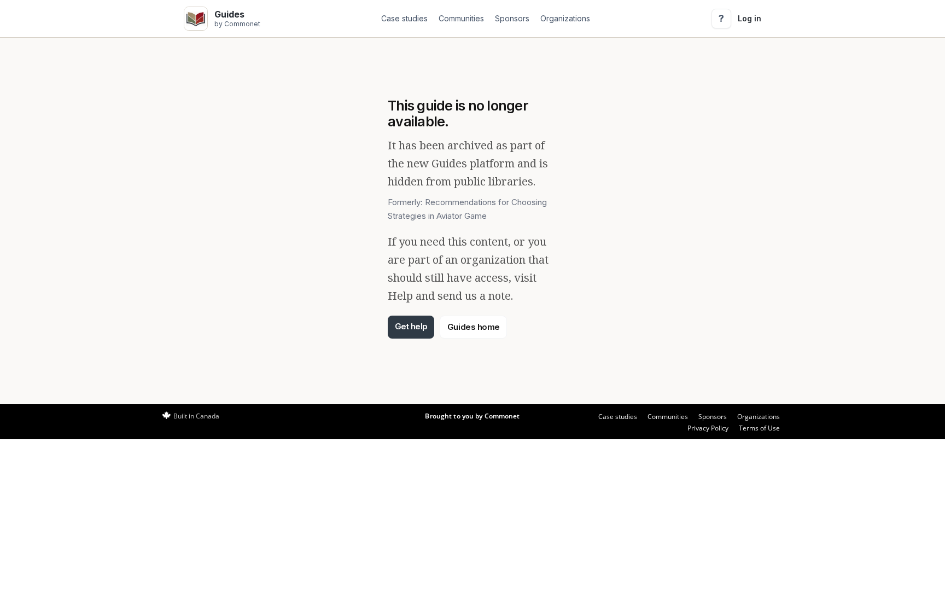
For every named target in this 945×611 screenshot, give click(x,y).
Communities (461, 18)
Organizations (565, 18)
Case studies (404, 18)
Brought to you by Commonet (472, 416)
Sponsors (512, 18)
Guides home (473, 327)
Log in (749, 18)
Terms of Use (759, 428)
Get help (411, 326)
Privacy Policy (707, 428)
